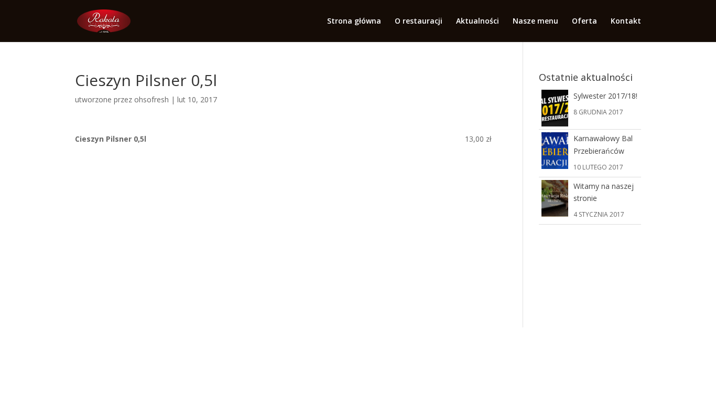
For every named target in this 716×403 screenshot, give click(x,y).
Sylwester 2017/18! (605, 96)
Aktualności (477, 21)
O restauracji (418, 21)
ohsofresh (151, 99)
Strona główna (354, 21)
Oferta (584, 21)
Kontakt (626, 21)
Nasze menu (535, 21)
